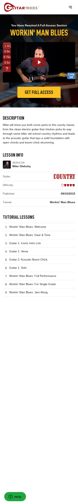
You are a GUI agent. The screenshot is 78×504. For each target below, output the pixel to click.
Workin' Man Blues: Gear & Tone (29, 235)
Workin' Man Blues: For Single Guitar (32, 284)
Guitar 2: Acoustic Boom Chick (28, 259)
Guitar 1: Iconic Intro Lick (25, 243)
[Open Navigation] (70, 7)
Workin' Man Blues (62, 202)
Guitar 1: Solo (18, 267)
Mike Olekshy (21, 166)
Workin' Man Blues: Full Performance (32, 275)
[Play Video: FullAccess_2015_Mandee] (39, 62)
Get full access (39, 92)
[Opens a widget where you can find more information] (15, 497)
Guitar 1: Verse (18, 251)
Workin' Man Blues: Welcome (27, 226)
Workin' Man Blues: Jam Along (28, 292)
